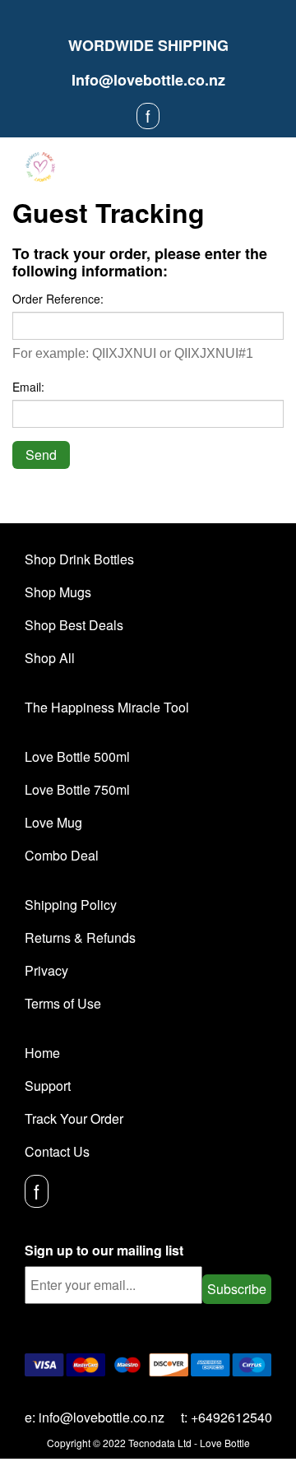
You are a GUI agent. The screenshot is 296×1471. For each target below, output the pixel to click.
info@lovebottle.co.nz (101, 1417)
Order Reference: (58, 298)
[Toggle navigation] (271, 167)
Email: (28, 386)
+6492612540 (231, 1417)
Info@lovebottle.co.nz (148, 79)
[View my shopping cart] (244, 167)
